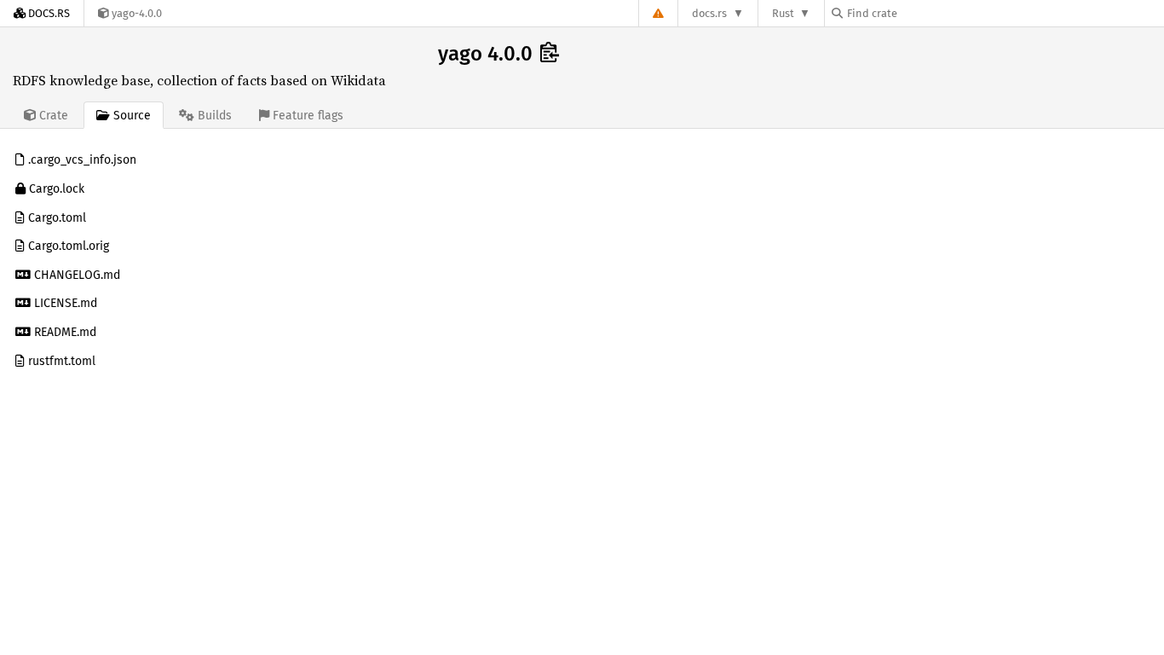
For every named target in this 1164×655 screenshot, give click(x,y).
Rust (783, 13)
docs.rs (709, 13)
